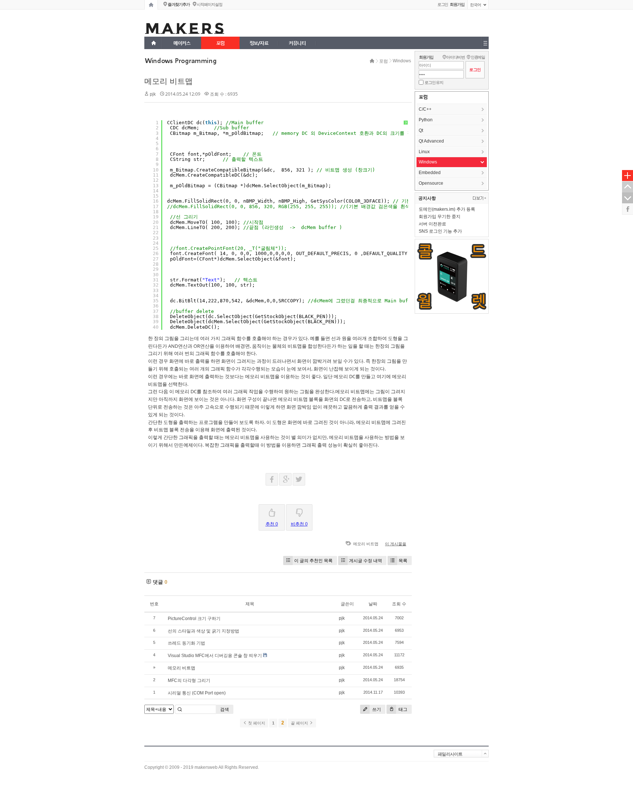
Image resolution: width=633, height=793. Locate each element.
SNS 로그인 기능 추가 (440, 231)
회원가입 (426, 57)
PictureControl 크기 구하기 (194, 618)
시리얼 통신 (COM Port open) (197, 693)
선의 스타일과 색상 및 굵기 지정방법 (203, 631)
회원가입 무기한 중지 (439, 216)
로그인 (442, 4)
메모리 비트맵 (168, 81)
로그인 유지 (434, 82)
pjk (153, 94)
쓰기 (376, 709)
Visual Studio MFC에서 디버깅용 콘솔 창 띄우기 (215, 655)
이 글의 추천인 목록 (313, 560)
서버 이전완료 (432, 223)
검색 (224, 709)
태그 (402, 709)
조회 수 (399, 603)
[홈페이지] (151, 5)
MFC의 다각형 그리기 (189, 680)
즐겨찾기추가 (178, 4)
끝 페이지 (300, 723)
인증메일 (478, 57)
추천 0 (272, 524)
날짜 (373, 603)
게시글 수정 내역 (365, 560)
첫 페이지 (256, 723)
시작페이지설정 (209, 4)
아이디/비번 (455, 57)
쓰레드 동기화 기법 (186, 643)
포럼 (383, 61)
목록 (403, 560)
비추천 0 (299, 524)
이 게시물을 (395, 544)
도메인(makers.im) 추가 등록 (447, 209)
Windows (402, 60)
